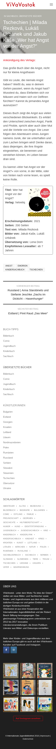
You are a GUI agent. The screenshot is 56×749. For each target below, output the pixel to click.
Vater (6, 567)
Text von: (11, 229)
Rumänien (8, 452)
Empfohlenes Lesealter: (21, 246)
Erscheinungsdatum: (19, 221)
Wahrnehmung (21, 567)
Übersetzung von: (17, 242)
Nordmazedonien (12, 442)
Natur (32, 547)
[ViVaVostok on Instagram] (13, 650)
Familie (30, 514)
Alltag (22, 506)
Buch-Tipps (11, 329)
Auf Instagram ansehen (28, 718)
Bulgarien (8, 411)
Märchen (20, 547)
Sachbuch (12, 16)
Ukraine (7, 488)
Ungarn (37, 563)
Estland (7, 417)
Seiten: (9, 225)
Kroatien (7, 427)
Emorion (22, 266)
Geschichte (9, 522)
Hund (17, 526)
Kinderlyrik (26, 535)
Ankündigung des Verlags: (19, 60)
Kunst (20, 543)
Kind (46, 530)
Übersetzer (8, 483)
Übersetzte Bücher (30, 16)
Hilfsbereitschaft (29, 522)
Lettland (7, 432)
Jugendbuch (9, 346)
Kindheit (29, 539)
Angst (8, 266)
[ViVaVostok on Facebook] (6, 650)
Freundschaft (11, 518)
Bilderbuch (8, 335)
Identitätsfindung (34, 526)
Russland (8, 457)
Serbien (7, 462)
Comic (6, 341)
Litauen (6, 437)
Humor (6, 526)
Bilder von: (12, 233)
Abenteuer (9, 506)
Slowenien (8, 473)
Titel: (8, 189)
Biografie (25, 510)
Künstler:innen (14, 405)
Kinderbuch (9, 351)
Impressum (45, 736)
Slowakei (7, 468)
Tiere (35, 559)
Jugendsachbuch (30, 530)
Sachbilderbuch (12, 555)
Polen (6, 447)
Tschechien (36, 269)
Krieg (41, 539)
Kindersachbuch (14, 269)
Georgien (7, 422)
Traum (45, 559)
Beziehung (35, 506)
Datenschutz (28, 739)
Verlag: (9, 202)
